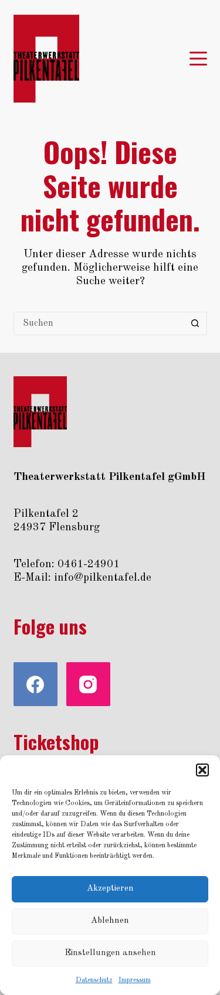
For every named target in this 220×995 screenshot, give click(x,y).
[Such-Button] (195, 323)
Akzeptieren (110, 888)
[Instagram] (88, 684)
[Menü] (198, 58)
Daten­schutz (94, 980)
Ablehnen (110, 920)
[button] (202, 770)
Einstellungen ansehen (110, 953)
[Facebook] (35, 684)
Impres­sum (135, 980)
